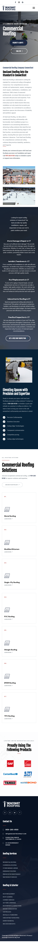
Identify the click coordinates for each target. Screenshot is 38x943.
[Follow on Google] (22, 2)
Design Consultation (10, 909)
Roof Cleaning (7, 897)
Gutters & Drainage (9, 903)
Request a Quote (18, 43)
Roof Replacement (9, 894)
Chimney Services (8, 900)
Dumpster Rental (8, 921)
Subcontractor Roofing (11, 918)
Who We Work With (9, 924)
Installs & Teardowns (10, 915)
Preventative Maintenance (11, 874)
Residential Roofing (9, 862)
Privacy (29, 935)
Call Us (18, 51)
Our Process (7, 912)
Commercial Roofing (10, 865)
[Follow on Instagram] (19, 2)
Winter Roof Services (10, 877)
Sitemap (5, 937)
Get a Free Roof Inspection (17, 338)
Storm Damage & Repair (10, 868)
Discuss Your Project (11, 484)
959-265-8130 (10, 156)
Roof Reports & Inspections (12, 906)
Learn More (7, 519)
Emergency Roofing (9, 871)
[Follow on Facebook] (15, 2)
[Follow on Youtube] (15, 813)
